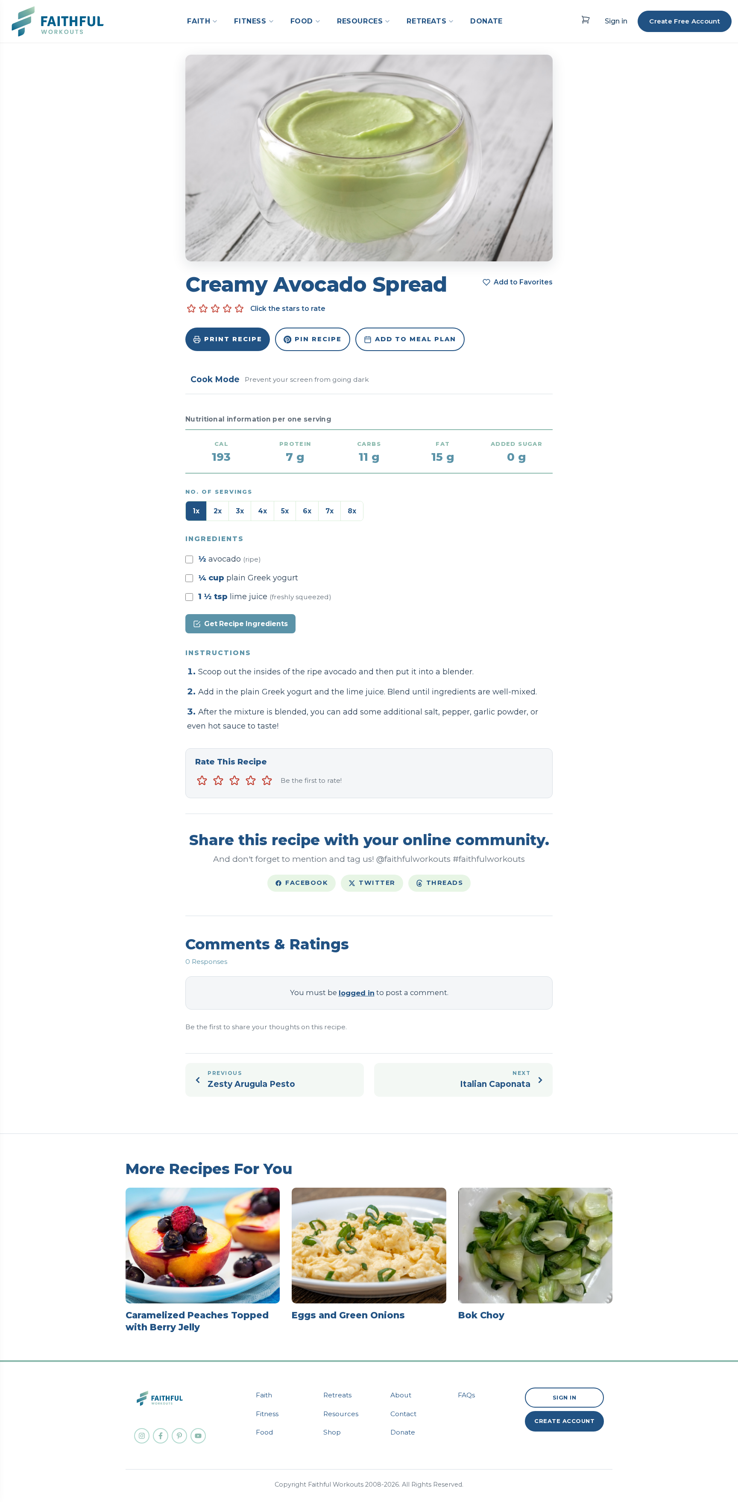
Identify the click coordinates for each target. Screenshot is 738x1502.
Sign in (616, 21)
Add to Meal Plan (415, 339)
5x (285, 511)
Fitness (267, 1414)
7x (329, 511)
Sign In (565, 1397)
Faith (264, 1395)
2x (218, 511)
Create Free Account (684, 21)
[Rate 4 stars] (227, 309)
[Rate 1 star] (191, 309)
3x (240, 511)
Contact (403, 1414)
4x (262, 511)
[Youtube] (198, 1435)
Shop (332, 1432)
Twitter (377, 883)
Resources (340, 1414)
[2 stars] (218, 780)
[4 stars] (251, 780)
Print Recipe (233, 339)
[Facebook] (160, 1435)
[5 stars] (267, 780)
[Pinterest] (179, 1435)
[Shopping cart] (585, 19)
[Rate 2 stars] (203, 309)
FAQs (466, 1395)
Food (264, 1432)
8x (352, 511)
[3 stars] (234, 780)
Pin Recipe (318, 339)
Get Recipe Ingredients (246, 624)
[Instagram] (141, 1435)
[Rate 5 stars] (239, 309)
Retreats (337, 1395)
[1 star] (202, 780)
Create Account (564, 1420)
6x (307, 511)
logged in (357, 993)
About (400, 1395)
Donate (402, 1432)
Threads (444, 883)
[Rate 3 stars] (215, 309)
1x (196, 511)
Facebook (306, 883)
